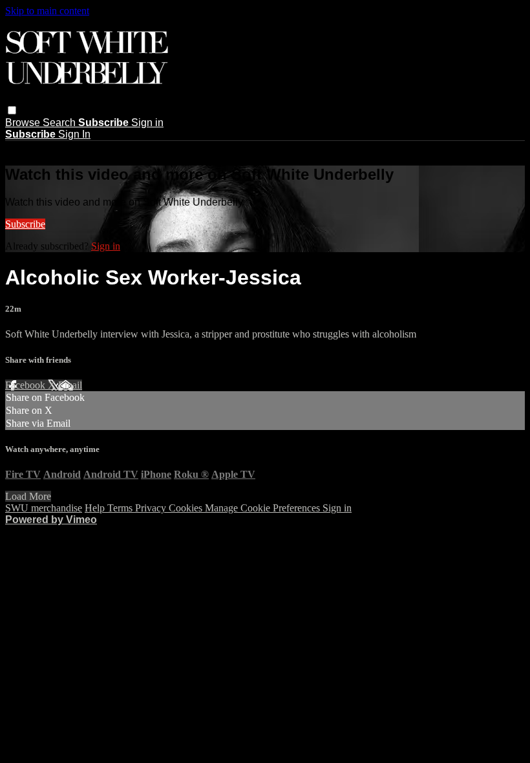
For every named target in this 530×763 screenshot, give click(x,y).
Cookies (187, 507)
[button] (12, 110)
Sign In (74, 134)
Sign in (147, 122)
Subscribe (25, 224)
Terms (121, 507)
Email (70, 385)
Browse (24, 122)
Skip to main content (47, 10)
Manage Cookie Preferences (264, 507)
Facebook (26, 385)
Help (96, 507)
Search (60, 122)
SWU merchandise (43, 507)
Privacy (152, 507)
